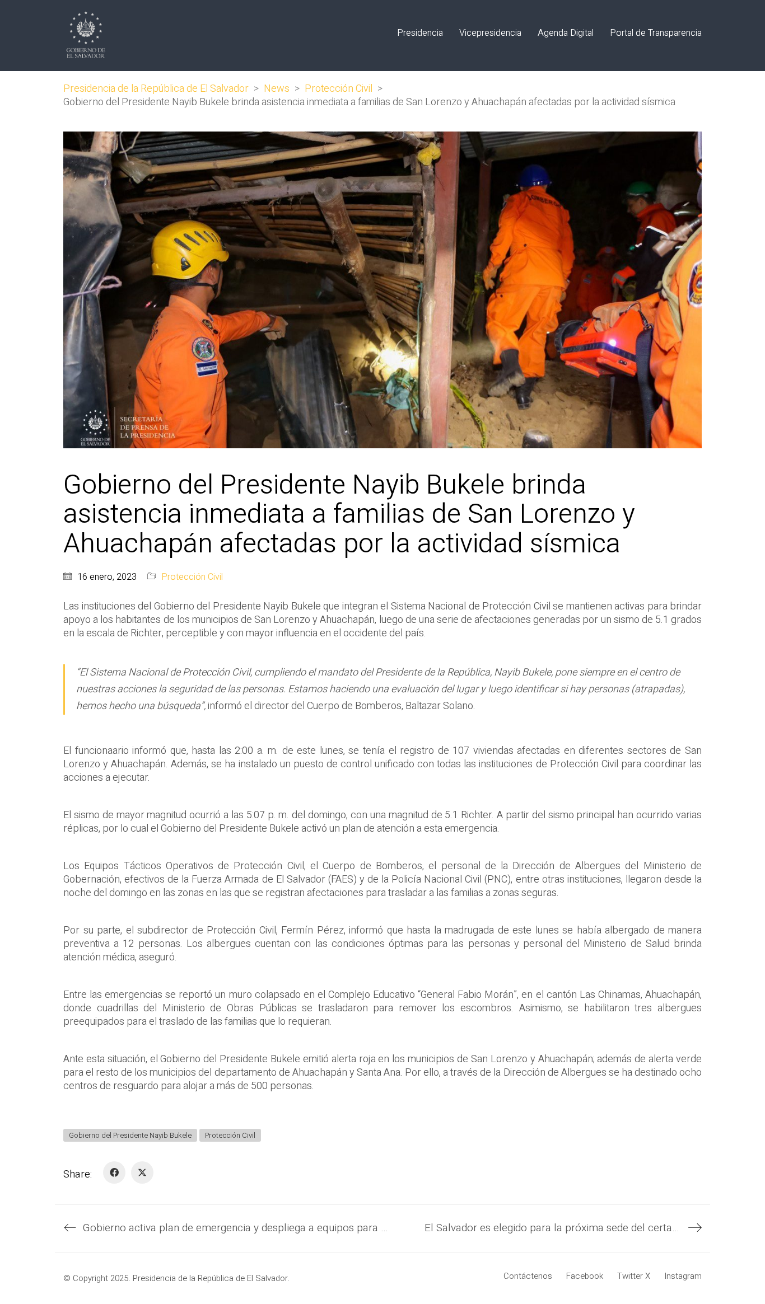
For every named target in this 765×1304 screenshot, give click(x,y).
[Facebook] (114, 1172)
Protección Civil (192, 577)
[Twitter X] (142, 1172)
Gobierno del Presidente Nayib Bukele (130, 1135)
